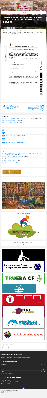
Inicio (4, 25)
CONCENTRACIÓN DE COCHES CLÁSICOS (14, 132)
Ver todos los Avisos (6, 124)
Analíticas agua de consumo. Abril (10, 162)
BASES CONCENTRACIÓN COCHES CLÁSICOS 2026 (14, 156)
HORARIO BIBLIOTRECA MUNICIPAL (9, 122)
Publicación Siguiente (7, 105)
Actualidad (8, 25)
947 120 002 (43, 364)
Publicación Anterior (39, 105)
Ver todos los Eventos (7, 145)
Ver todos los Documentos (8, 164)
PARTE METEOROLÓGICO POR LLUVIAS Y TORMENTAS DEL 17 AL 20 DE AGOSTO (19, 118)
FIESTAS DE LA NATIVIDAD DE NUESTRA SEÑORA (16, 135)
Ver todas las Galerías (7, 347)
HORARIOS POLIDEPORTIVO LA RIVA (10, 120)
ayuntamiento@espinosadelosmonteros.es (12, 384)
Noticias (13, 99)
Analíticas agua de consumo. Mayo (10, 160)
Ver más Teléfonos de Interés (7, 373)
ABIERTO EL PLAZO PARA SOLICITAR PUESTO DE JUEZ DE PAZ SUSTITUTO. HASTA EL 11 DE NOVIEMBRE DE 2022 (11, 107)
